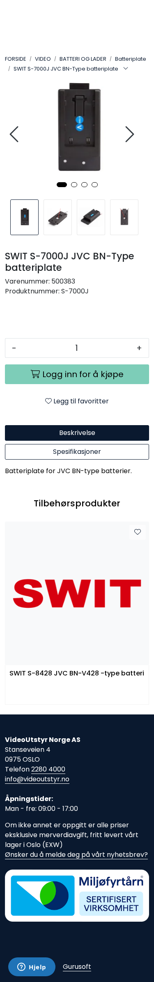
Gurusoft (77, 966)
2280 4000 (48, 769)
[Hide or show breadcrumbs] (125, 69)
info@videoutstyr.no (37, 779)
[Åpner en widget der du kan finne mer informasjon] (31, 967)
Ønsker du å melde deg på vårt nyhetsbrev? (76, 854)
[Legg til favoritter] (137, 532)
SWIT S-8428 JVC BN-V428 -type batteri (76, 673)
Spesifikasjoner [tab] (77, 451)
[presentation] (15, 134)
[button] (62, 184)
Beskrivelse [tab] (77, 432)
